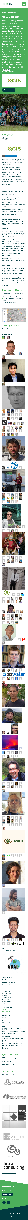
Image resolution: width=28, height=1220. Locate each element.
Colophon (23, 1215)
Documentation (8, 1003)
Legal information (16, 1215)
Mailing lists (7, 1194)
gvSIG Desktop (6, 1011)
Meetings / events (8, 997)
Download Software (9, 985)
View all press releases (8, 1064)
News (5, 995)
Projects (8, 12)
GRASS (4, 1009)
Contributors (7, 993)
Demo (5, 987)
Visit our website (8, 90)
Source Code (7, 991)
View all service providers (9, 1173)
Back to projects (9, 72)
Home (3, 12)
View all (4, 948)
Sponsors (6, 999)
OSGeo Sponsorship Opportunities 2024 (12, 1058)
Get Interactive (22, 1216)
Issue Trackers (8, 989)
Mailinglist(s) (7, 1001)
